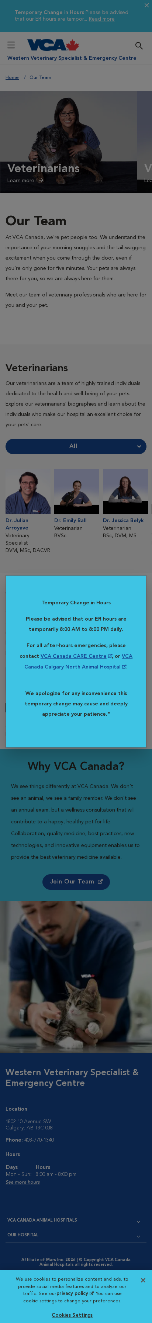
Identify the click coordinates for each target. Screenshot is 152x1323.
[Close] (143, 1280)
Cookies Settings (72, 1315)
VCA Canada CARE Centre (74, 656)
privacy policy (74, 1293)
